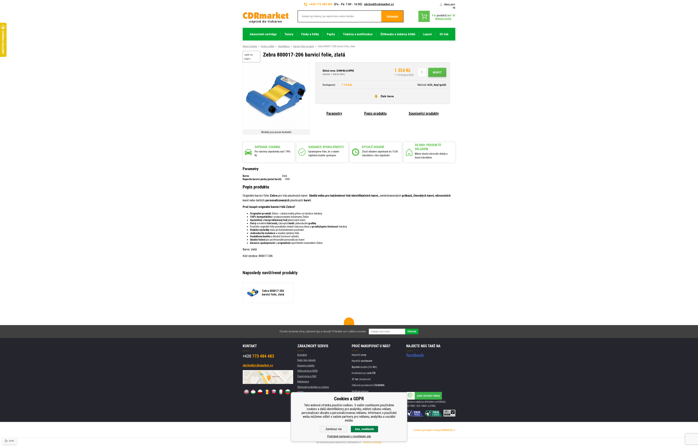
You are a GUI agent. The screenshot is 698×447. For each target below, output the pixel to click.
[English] (246, 391)
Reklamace (303, 381)
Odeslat (411, 331)
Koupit (437, 72)
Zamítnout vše (334, 429)
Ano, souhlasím (364, 429)
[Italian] (280, 391)
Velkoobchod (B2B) (307, 370)
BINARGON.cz (448, 430)
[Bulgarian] (287, 391)
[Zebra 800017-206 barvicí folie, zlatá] (276, 96)
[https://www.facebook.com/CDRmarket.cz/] (415, 355)
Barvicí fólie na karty (303, 46)
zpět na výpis (248, 57)
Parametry (334, 113)
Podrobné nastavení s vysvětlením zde (349, 436)
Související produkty (424, 113)
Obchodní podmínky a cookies (313, 387)
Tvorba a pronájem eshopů (427, 430)
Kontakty (302, 355)
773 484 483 (258, 356)
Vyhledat (392, 16)
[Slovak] (273, 391)
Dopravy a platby (305, 365)
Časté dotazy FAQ (306, 376)
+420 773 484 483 (320, 4)
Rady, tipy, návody (306, 360)
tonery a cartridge (372, 442)
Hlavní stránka (250, 46)
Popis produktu (375, 113)
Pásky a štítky (267, 46)
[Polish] (260, 391)
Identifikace (284, 46)
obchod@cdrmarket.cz (379, 4)
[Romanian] (267, 391)
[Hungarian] (253, 391)
